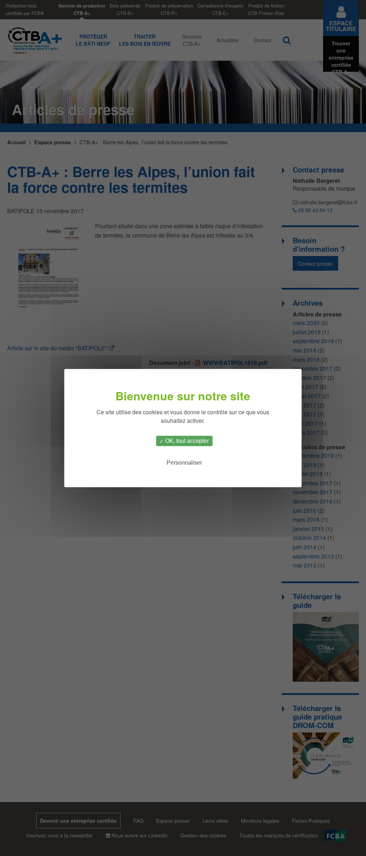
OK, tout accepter (186, 441)
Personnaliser (184, 463)
